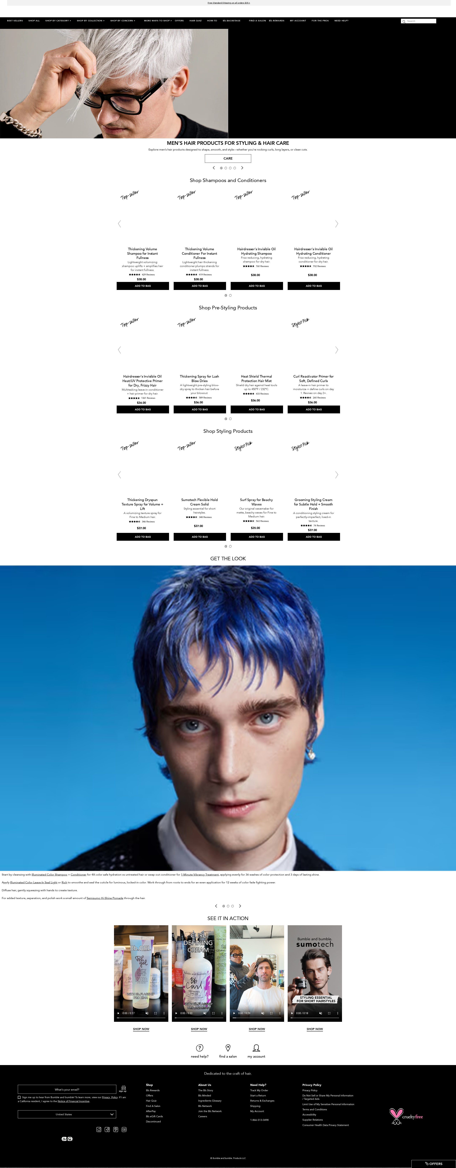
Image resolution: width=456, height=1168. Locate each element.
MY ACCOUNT (298, 20)
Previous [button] (119, 224)
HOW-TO (212, 20)
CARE (228, 158)
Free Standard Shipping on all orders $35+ (229, 2)
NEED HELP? (341, 20)
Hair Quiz (151, 1100)
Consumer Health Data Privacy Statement (325, 1125)
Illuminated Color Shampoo (49, 875)
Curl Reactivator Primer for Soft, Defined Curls (313, 378)
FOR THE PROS (320, 20)
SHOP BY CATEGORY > (58, 20)
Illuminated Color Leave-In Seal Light (33, 882)
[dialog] (72, 1096)
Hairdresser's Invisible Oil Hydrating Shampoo (256, 251)
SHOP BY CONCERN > (122, 20)
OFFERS (179, 20)
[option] (228, 159)
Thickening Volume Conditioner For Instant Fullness (199, 253)
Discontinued (153, 1121)
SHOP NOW (141, 1029)
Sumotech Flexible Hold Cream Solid (199, 502)
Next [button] (336, 224)
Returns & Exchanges (262, 1100)
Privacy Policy (110, 1097)
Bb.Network (205, 1106)
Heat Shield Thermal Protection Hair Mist (256, 378)
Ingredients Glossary (209, 1100)
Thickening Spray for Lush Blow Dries (199, 378)
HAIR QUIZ (195, 20)
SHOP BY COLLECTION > (91, 20)
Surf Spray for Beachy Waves (256, 502)
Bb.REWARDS (276, 20)
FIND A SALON (257, 20)
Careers (202, 1116)
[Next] (242, 168)
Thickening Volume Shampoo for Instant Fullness (142, 253)
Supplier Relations (312, 1120)
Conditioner (78, 875)
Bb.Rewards (153, 1090)
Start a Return (258, 1095)
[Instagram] (98, 1129)
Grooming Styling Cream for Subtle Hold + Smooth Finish (313, 504)
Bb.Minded (204, 1095)
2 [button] (230, 295)
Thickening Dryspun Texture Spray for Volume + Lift (142, 504)
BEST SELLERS (15, 20)
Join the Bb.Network (210, 1111)
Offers (149, 1095)
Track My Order (259, 1090)
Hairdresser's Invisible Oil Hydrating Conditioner (313, 251)
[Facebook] (107, 1129)
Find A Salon (153, 1106)
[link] (200, 1051)
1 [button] (225, 295)
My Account (257, 1111)
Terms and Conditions (314, 1109)
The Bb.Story (205, 1090)
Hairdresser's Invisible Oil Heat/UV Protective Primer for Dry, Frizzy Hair (142, 381)
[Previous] (214, 168)
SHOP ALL (34, 20)
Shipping (255, 1106)
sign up (122, 1091)
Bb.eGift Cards (154, 1116)
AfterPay (151, 1111)
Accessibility (309, 1114)
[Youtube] (124, 1129)
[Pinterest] (115, 1129)
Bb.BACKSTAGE (231, 20)
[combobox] (67, 1114)
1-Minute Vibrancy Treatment (200, 875)
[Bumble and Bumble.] (39, 11)
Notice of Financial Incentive (73, 1101)
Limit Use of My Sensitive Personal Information (328, 1104)
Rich (64, 882)
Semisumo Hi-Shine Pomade (105, 898)
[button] (221, 168)
